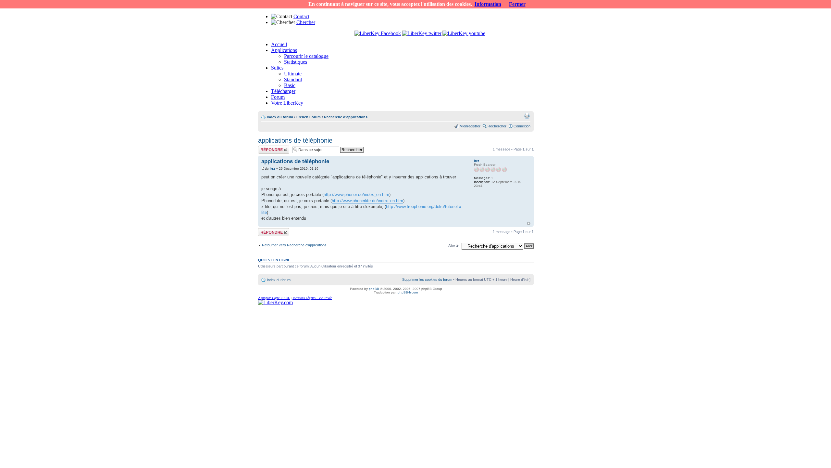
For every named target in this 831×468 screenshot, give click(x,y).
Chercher (305, 22)
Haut (528, 223)
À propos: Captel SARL (274, 298)
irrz (272, 168)
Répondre (266, 148)
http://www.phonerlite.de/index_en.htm (367, 200)
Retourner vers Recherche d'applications (294, 245)
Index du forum (280, 117)
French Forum (308, 117)
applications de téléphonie (295, 140)
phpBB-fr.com (408, 292)
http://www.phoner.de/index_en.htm (356, 194)
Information (488, 4)
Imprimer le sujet (526, 116)
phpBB (374, 289)
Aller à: (453, 246)
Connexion (522, 126)
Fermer (517, 4)
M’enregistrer (470, 126)
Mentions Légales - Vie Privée (312, 298)
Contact (301, 16)
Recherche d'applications (345, 117)
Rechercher (497, 126)
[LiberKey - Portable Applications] (275, 302)
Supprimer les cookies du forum (427, 279)
